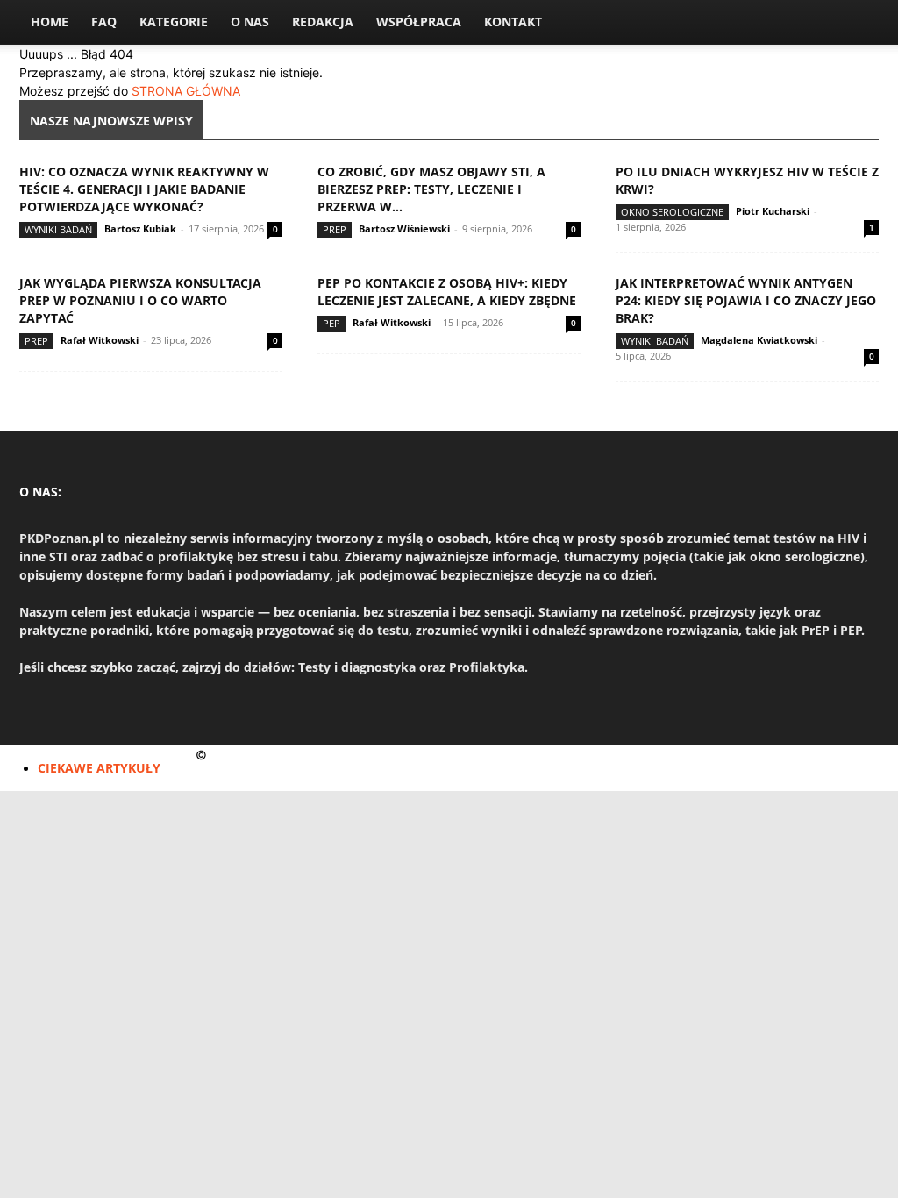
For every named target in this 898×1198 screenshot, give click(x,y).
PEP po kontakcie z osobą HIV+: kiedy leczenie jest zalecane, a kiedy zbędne (446, 292)
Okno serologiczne (672, 211)
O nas (250, 21)
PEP (331, 323)
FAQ (104, 21)
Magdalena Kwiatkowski (759, 339)
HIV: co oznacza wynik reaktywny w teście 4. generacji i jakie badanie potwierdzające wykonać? (144, 189)
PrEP (334, 229)
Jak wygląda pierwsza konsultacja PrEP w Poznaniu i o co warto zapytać (140, 300)
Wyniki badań (58, 229)
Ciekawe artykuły (99, 767)
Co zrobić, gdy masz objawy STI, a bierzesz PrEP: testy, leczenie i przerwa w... (431, 189)
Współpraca (418, 21)
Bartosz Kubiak (140, 228)
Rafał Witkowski (100, 339)
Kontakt (513, 21)
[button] (858, 23)
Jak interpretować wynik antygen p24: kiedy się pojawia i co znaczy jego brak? (746, 300)
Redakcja (322, 21)
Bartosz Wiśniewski (404, 228)
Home (49, 21)
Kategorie (173, 21)
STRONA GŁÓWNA (186, 90)
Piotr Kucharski (772, 210)
